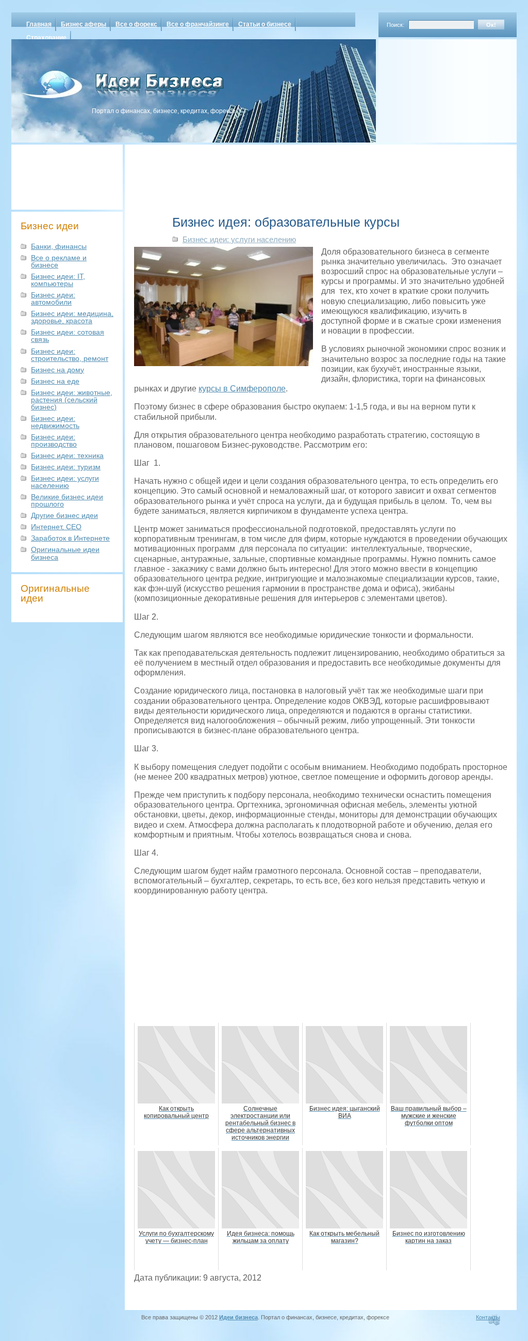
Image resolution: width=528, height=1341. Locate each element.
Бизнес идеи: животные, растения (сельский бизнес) (71, 399)
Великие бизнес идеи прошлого (67, 500)
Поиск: (395, 25)
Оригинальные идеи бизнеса (65, 553)
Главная (39, 24)
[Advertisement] (434, 87)
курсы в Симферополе (242, 388)
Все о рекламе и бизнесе (59, 261)
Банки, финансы (59, 246)
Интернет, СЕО (56, 527)
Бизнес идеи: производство (54, 440)
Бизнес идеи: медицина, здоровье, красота (72, 317)
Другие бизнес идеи (64, 515)
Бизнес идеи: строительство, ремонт (69, 354)
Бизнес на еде (55, 381)
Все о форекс (136, 24)
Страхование (46, 37)
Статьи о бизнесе (264, 24)
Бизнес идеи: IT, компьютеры (58, 280)
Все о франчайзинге (198, 24)
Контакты (488, 1317)
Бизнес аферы (83, 24)
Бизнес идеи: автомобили (53, 298)
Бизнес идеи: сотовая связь (67, 335)
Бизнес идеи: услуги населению (65, 482)
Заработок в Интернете (70, 538)
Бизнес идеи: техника (67, 455)
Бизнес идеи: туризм (66, 467)
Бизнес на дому (57, 370)
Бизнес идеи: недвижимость (55, 422)
